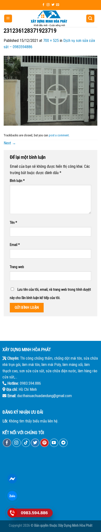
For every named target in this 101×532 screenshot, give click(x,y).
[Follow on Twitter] (52, 5)
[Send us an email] (57, 5)
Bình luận (17, 181)
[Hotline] (12, 512)
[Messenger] (12, 478)
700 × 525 (51, 40)
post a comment (59, 135)
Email (15, 245)
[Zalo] (12, 495)
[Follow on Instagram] (48, 5)
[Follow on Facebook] (43, 5)
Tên (13, 223)
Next (10, 143)
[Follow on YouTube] (54, 443)
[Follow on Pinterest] (44, 443)
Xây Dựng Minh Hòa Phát (75, 525)
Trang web (17, 267)
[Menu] (8, 19)
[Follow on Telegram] (63, 443)
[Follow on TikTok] (26, 443)
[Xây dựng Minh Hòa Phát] (49, 18)
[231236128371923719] (50, 90)
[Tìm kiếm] (90, 19)
